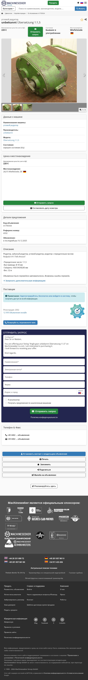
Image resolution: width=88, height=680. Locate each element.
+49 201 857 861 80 (17, 562)
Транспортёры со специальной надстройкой (47, 573)
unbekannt (8, 132)
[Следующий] (84, 75)
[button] (85, 3)
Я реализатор (14, 400)
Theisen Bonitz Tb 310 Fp (15, 573)
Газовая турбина (76, 573)
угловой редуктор (10, 125)
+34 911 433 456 (56, 562)
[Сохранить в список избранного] (81, 19)
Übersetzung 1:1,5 (11, 140)
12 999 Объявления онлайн (15, 312)
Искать (81, 8)
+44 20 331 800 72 (16, 558)
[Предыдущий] (4, 75)
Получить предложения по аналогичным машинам (29, 403)
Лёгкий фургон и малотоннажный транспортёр (44, 578)
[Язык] (81, 3)
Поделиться (45, 469)
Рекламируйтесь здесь (45, 486)
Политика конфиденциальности (44, 417)
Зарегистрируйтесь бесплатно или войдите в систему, (45, 296)
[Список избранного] (78, 3)
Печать (44, 459)
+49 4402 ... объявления (18, 435)
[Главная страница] (2, 13)
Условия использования (75, 673)
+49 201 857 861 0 (56, 558)
